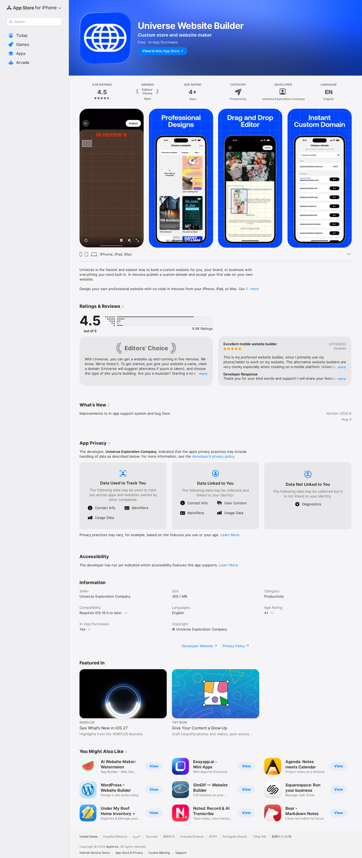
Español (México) (115, 836)
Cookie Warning (159, 852)
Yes (83, 629)
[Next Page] (356, 92)
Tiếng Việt (259, 836)
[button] (34, 36)
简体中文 (169, 836)
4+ (266, 613)
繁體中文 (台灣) (282, 836)
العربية (136, 836)
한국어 (213, 836)
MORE (203, 373)
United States (89, 836)
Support (181, 852)
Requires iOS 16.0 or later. (101, 613)
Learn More (230, 535)
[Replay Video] (86, 240)
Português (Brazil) (235, 836)
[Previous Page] (74, 92)
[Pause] (121, 240)
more (254, 289)
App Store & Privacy (129, 852)
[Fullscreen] (137, 240)
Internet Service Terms (95, 852)
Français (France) (192, 836)
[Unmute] (129, 240)
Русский (152, 836)
